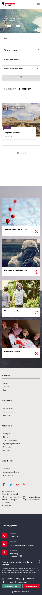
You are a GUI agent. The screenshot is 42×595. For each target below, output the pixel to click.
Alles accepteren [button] (11, 586)
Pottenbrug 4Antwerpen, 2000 (16, 555)
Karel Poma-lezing (9, 450)
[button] (21, 591)
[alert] (21, 577)
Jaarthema (6, 469)
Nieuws (5, 383)
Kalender (6, 387)
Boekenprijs (7, 447)
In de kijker (6, 434)
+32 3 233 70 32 (15, 537)
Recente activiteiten (10, 440)
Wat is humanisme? (9, 412)
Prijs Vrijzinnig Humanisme (11, 444)
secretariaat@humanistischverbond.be (23, 545)
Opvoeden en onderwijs (11, 472)
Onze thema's (7, 415)
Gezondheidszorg (9, 475)
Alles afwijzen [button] (31, 586)
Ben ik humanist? (8, 409)
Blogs (5, 390)
